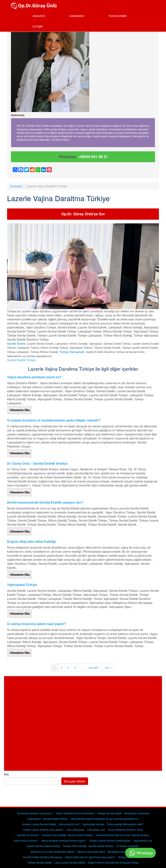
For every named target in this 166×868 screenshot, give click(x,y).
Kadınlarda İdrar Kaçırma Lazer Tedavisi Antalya (122, 835)
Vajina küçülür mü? (69, 824)
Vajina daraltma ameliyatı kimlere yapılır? (63, 840)
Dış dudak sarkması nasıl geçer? (35, 813)
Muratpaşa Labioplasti (137, 813)
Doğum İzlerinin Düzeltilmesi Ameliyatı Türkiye (113, 862)
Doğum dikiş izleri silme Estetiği (31, 541)
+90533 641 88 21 (93, 156)
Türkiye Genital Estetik (40, 862)
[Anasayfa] (35, 5)
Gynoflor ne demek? (28, 835)
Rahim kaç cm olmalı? (26, 840)
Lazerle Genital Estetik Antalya (43, 846)
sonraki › (94, 667)
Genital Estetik (16, 343)
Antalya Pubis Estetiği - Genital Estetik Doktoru (67, 835)
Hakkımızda (76, 16)
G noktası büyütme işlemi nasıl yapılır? (36, 623)
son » (108, 667)
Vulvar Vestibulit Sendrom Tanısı (125, 829)
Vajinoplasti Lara (143, 840)
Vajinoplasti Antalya (93, 824)
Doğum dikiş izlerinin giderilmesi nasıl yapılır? (90, 857)
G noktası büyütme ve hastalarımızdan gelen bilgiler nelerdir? (54, 420)
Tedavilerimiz (118, 16)
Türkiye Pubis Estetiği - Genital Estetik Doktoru (88, 846)
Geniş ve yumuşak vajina (91, 851)
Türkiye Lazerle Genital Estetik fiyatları (110, 840)
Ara (6, 774)
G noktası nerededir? (127, 846)
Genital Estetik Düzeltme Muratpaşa (42, 857)
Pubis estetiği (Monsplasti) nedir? (125, 824)
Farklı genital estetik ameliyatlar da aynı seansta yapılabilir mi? (104, 818)
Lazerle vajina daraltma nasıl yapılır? (43, 829)
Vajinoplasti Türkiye (22, 584)
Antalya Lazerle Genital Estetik (39, 824)
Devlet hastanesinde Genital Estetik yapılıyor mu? (45, 502)
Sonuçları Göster (74, 781)
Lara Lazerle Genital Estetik (70, 862)
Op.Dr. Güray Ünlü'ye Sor (83, 213)
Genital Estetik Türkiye (21, 360)
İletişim (38, 26)
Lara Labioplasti (75, 829)
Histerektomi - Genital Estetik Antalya (47, 818)
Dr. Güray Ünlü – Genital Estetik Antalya (37, 463)
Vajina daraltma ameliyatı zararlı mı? (34, 377)
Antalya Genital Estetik (109, 813)
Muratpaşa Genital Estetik (122, 851)
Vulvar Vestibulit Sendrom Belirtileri (75, 813)
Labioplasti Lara (96, 829)
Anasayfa (39, 16)
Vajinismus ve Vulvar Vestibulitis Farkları (52, 851)
